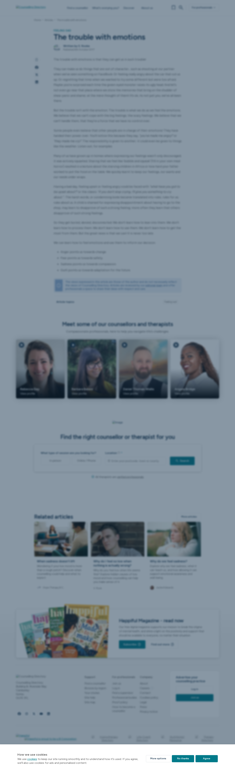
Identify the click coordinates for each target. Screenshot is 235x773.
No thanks (183, 758)
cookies (32, 759)
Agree (206, 758)
